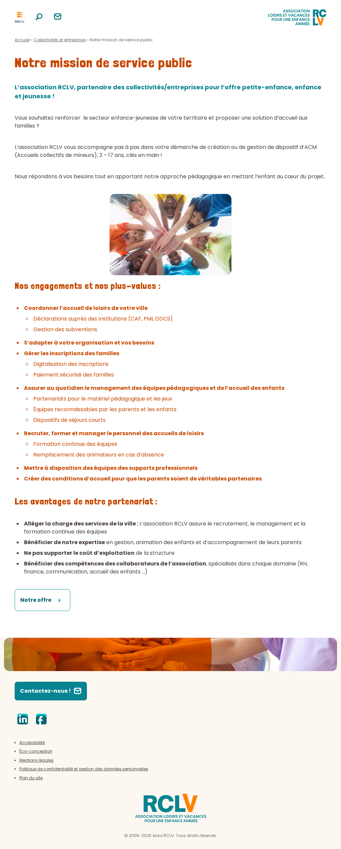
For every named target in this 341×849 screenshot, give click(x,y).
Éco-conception (35, 751)
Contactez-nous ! (45, 691)
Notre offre (35, 600)
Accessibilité (32, 742)
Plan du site (31, 778)
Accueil (22, 40)
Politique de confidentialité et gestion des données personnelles (83, 769)
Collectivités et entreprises (60, 40)
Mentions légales (36, 760)
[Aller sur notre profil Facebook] (41, 719)
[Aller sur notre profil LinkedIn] (23, 719)
